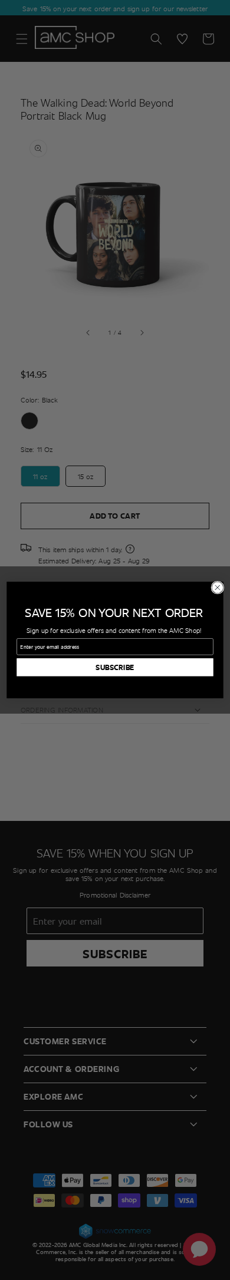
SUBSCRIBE (115, 667)
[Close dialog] (218, 587)
